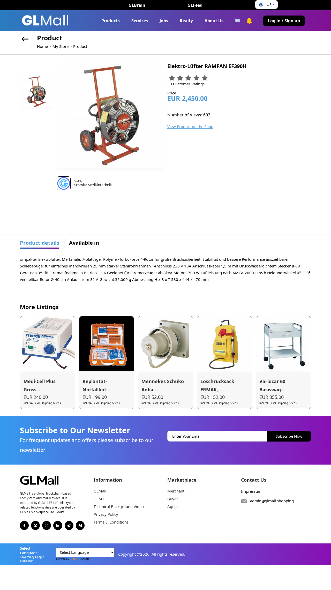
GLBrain (137, 5)
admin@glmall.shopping (272, 500)
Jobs (164, 21)
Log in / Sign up (284, 21)
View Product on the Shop (190, 126)
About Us (214, 21)
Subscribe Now (289, 436)
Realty (186, 21)
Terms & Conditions (111, 522)
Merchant (175, 491)
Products (110, 21)
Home (42, 46)
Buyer (172, 498)
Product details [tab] (39, 242)
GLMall (100, 491)
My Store (60, 46)
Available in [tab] (84, 242)
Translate (84, 559)
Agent (172, 506)
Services (139, 21)
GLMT (99, 498)
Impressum (251, 491)
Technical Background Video (119, 506)
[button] (266, 5)
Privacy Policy (106, 514)
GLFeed (194, 5)
